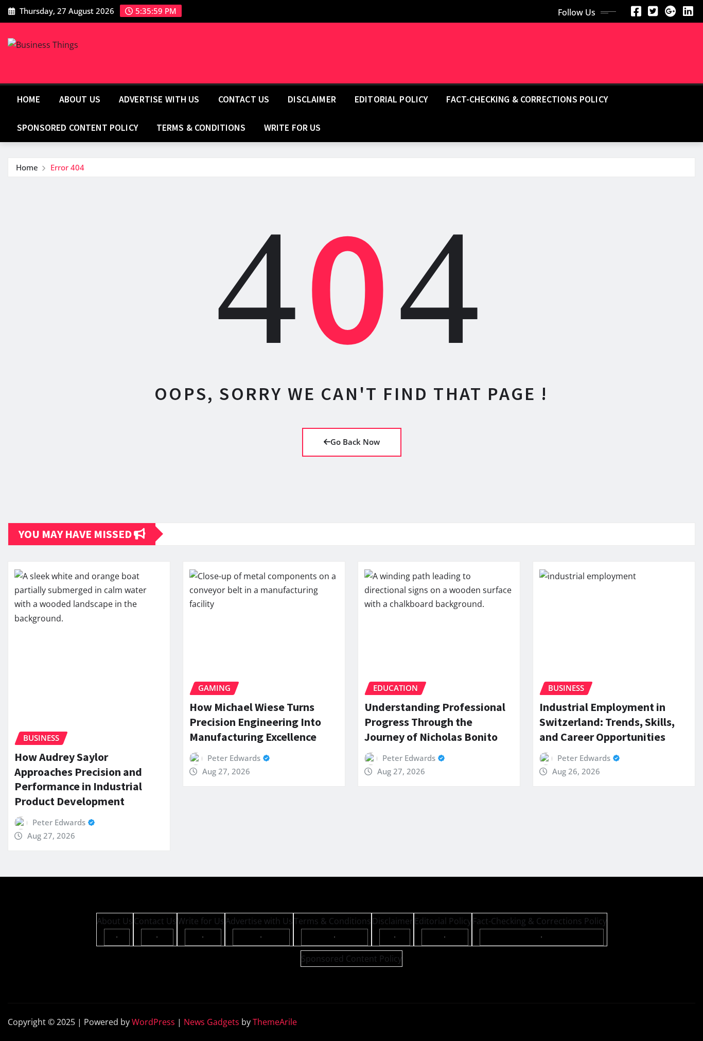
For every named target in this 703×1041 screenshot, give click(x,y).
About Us (79, 99)
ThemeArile (275, 1022)
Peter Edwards (58, 822)
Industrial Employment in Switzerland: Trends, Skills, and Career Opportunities (607, 721)
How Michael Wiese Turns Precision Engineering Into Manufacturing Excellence (255, 721)
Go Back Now (355, 442)
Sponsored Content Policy (77, 127)
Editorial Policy (391, 99)
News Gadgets (211, 1022)
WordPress (153, 1022)
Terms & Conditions (200, 127)
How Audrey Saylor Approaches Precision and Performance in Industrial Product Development (78, 779)
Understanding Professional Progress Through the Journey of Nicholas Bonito (434, 721)
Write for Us (292, 127)
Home (29, 99)
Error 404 (67, 167)
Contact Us (244, 99)
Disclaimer (312, 99)
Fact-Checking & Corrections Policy (526, 99)
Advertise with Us (159, 99)
